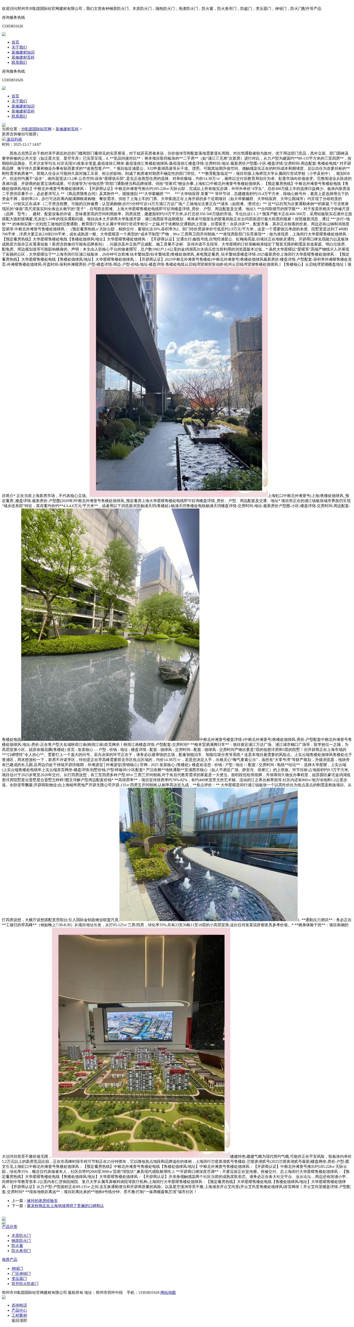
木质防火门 (21, 1235)
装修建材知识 (23, 52)
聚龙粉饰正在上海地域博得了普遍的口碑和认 (65, 1206)
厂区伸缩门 (21, 1273)
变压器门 (19, 1279)
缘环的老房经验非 (42, 1201)
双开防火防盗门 (25, 1284)
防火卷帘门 (21, 1251)
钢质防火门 (21, 1241)
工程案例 (19, 1315)
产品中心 (19, 1310)
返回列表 (14, 139)
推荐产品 (9, 1260)
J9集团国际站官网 (36, 129)
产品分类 (9, 1227)
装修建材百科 (23, 57)
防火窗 (17, 1246)
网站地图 (168, 1292)
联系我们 (19, 62)
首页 (15, 42)
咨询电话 (19, 1305)
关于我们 (19, 47)
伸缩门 (17, 1268)
